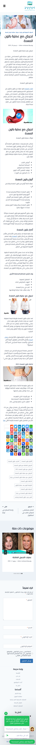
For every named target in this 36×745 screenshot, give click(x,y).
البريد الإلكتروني (26, 637)
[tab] (21, 573)
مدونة (17, 32)
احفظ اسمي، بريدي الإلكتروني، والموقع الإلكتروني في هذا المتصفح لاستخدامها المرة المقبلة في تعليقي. (19, 653)
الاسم (29, 628)
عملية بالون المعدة (26, 489)
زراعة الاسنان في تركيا (7, 509)
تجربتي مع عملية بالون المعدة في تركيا (21, 477)
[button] (4, 6)
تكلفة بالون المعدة (26, 481)
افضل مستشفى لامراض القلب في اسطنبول (28, 511)
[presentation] (18, 543)
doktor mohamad (23, 45)
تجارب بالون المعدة (13, 461)
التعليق (29, 600)
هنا (4, 420)
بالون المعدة (28, 88)
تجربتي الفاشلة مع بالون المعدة (23, 465)
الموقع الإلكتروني (26, 646)
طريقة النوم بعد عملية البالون (23, 485)
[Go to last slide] (30, 552)
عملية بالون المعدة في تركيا (24, 493)
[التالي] (5, 552)
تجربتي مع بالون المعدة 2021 (23, 469)
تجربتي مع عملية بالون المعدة (23, 473)
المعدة (14, 236)
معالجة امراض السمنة (10, 32)
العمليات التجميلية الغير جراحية (26, 32)
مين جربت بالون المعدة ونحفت (23, 497)
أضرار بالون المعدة (27, 461)
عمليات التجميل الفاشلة (22, 557)
